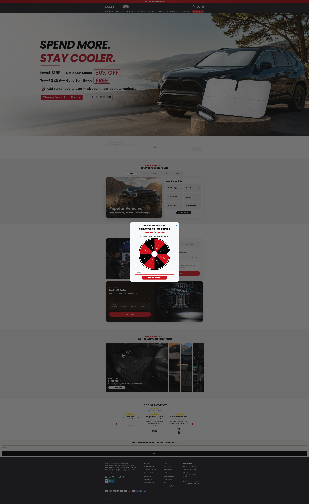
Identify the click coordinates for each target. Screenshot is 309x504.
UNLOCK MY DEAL (154, 278)
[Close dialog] (176, 224)
